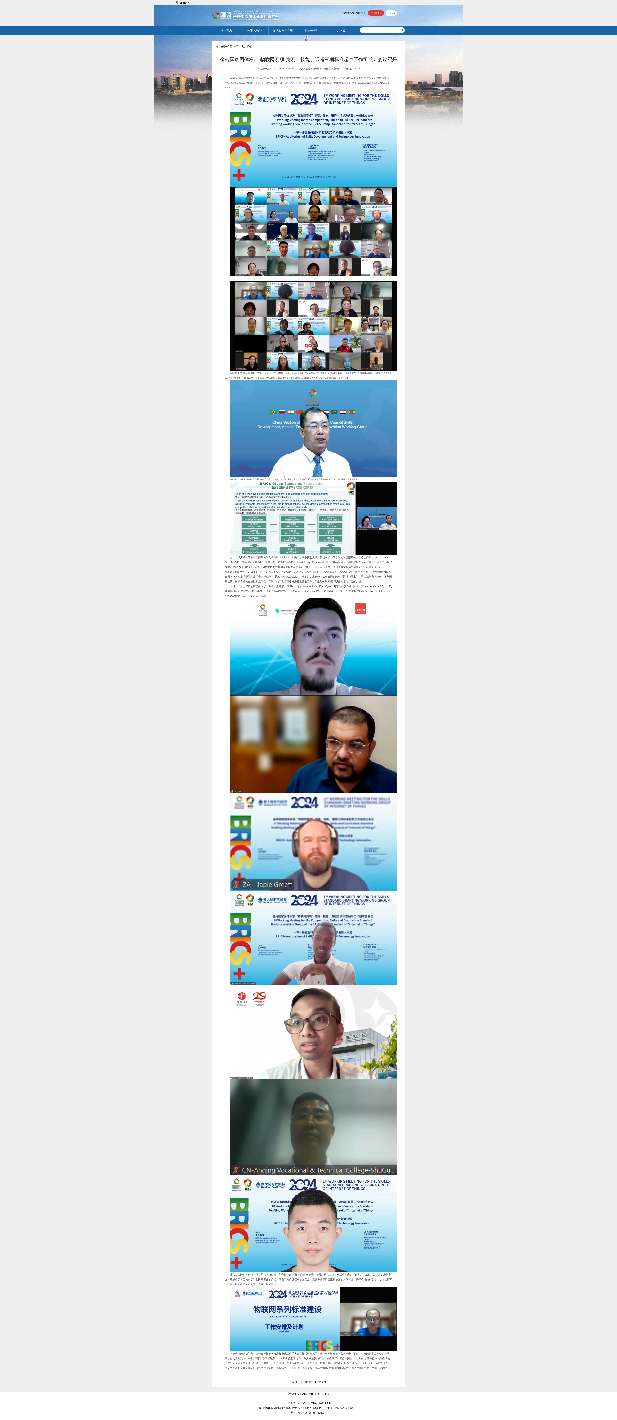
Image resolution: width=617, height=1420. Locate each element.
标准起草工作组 (283, 30)
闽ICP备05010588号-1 (346, 1407)
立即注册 (360, 12)
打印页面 (306, 1382)
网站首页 (226, 30)
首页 (236, 46)
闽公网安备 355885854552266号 (309, 1412)
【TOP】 (293, 1382)
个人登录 (391, 13)
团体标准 (311, 30)
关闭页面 (321, 1382)
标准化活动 (254, 30)
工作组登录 (376, 13)
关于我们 (339, 30)
